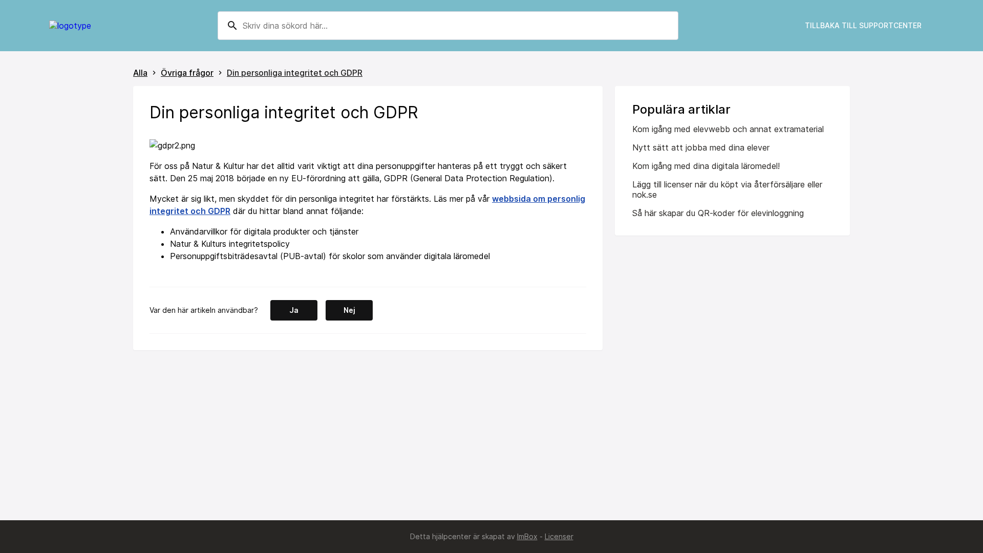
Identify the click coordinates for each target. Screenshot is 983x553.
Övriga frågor (187, 73)
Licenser (559, 536)
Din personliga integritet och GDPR (294, 73)
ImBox (527, 536)
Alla (140, 73)
